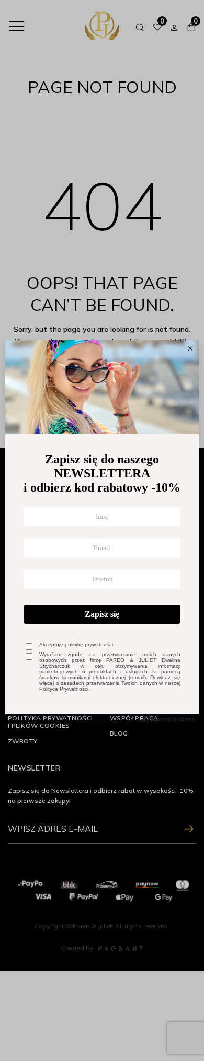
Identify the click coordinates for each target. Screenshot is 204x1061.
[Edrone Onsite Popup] (102, 530)
